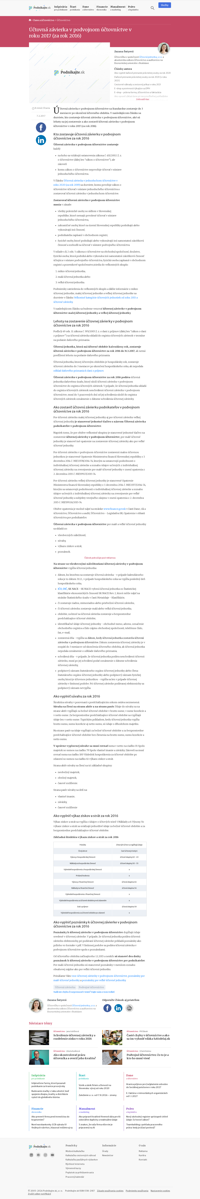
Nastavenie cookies (160, 1190)
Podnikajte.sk (72, 1190)
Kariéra (142, 1155)
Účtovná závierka (65, 987)
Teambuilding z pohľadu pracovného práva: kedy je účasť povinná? (144, 1126)
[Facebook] (38, 1155)
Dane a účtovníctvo (43, 20)
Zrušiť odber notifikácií (39, 1194)
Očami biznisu (145, 1051)
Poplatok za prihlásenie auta (80, 1172)
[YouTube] (52, 1155)
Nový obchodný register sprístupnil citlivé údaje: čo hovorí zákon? (147, 1118)
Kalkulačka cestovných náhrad (81, 1155)
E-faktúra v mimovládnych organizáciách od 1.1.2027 (147, 1095)
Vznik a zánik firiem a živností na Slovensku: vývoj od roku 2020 (95, 1087)
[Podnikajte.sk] (40, 8)
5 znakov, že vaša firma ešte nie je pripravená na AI (95, 1126)
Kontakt (143, 1159)
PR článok (144, 1031)
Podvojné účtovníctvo (91, 987)
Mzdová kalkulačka (75, 1151)
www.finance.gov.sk (115, 508)
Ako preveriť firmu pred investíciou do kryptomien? (50, 1118)
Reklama (143, 1151)
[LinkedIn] (31, 1155)
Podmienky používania (137, 1190)
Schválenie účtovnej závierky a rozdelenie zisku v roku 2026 (74, 1037)
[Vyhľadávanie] (152, 8)
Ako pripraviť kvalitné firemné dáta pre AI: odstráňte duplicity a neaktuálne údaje (100, 1118)
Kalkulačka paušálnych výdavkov (82, 1159)
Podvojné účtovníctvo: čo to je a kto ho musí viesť (148, 1056)
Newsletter (107, 1155)
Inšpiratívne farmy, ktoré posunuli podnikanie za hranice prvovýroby (48, 1085)
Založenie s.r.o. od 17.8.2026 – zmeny (98, 1095)
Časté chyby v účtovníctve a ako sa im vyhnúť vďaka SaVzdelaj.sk (148, 1037)
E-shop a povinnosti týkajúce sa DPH (132, 88)
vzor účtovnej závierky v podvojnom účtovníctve (99, 975)
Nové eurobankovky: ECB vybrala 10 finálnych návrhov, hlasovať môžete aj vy (52, 1126)
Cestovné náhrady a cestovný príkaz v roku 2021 (137, 84)
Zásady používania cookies (110, 1190)
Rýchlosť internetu (75, 1164)
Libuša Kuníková (73, 1051)
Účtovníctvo (63, 20)
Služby (165, 5)
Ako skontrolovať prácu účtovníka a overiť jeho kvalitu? (74, 1056)
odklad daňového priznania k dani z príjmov (78, 370)
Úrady (105, 1151)
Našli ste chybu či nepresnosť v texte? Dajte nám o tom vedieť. (84, 992)
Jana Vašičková (72, 1031)
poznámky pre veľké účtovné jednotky (104, 980)
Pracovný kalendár (75, 1177)
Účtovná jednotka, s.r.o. (150, 57)
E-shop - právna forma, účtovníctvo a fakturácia (137, 92)
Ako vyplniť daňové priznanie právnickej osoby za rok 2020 (142, 73)
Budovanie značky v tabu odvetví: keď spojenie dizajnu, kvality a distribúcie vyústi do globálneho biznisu (50, 1094)
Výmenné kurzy (73, 1168)
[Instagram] (45, 1155)
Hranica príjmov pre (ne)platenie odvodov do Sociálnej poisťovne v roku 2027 (147, 1086)
